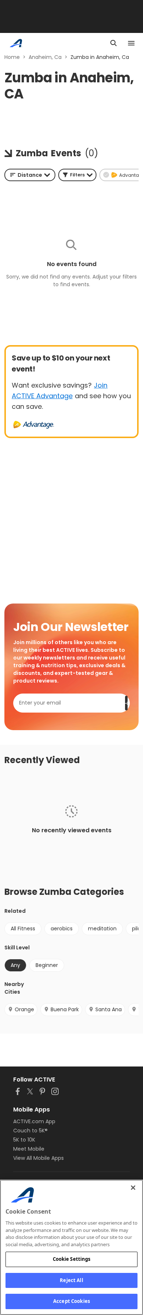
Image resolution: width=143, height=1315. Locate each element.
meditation (102, 928)
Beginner (47, 965)
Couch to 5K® (30, 1130)
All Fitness (23, 928)
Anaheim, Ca (45, 57)
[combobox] (29, 175)
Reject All (71, 1280)
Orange (24, 1009)
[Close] (133, 1188)
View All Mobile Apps (38, 1158)
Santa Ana (108, 1009)
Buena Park (65, 1009)
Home (12, 57)
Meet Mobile (28, 1149)
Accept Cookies (71, 1301)
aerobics (62, 928)
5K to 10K (24, 1139)
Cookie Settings (72, 1259)
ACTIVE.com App (34, 1121)
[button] (77, 175)
